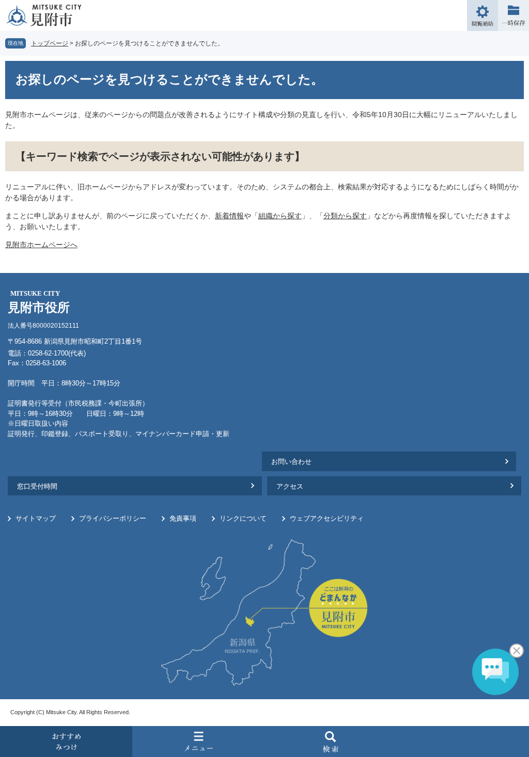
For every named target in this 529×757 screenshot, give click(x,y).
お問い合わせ (291, 461)
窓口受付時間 (37, 486)
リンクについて (243, 518)
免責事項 (182, 518)
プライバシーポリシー (112, 518)
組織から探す (280, 216)
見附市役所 (39, 302)
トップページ (49, 43)
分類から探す (345, 216)
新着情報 (229, 216)
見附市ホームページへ (41, 244)
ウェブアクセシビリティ (327, 518)
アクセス (289, 486)
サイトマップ (35, 518)
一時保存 (513, 15)
